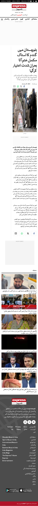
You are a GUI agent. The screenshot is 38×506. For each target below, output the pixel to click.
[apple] (25, 491)
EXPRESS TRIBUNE (6, 1)
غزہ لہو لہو (33, 442)
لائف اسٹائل (32, 455)
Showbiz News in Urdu (10, 437)
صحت (34, 463)
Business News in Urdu (10, 447)
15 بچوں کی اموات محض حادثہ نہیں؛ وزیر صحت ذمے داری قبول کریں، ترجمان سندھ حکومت (20, 332)
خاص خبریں (14, 19)
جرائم (34, 484)
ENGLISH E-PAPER (26, 1)
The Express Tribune (9, 455)
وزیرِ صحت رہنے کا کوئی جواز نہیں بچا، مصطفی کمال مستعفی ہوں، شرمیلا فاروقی (20, 390)
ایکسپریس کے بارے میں (33, 429)
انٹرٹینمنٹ (32, 453)
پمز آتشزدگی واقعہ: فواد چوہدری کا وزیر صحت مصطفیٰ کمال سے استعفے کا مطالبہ (19, 370)
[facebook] (33, 233)
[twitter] (27, 233)
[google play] (12, 491)
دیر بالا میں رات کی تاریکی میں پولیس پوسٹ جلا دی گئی (21, 351)
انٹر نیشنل (33, 447)
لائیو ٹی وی (19, 15)
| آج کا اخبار (24, 15)
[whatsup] (21, 233)
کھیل (21, 19)
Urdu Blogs (6, 453)
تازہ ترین (27, 19)
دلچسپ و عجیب (31, 461)
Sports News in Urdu (9, 440)
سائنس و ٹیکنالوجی (30, 474)
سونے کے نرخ (32, 466)
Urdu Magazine (7, 450)
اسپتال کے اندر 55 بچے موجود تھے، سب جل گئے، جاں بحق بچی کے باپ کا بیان (20, 292)
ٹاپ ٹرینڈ (33, 458)
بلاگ (34, 476)
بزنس (34, 479)
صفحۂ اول (34, 19)
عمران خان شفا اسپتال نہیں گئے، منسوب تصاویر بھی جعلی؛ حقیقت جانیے (20, 312)
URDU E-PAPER (16, 1)
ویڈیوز (34, 481)
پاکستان (6, 19)
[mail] (15, 233)
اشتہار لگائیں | (14, 15)
